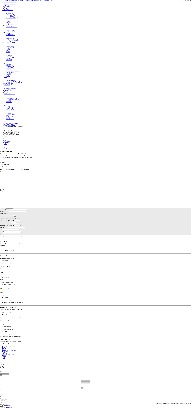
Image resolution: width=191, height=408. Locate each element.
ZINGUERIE (8, 20)
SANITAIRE (8, 73)
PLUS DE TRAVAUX (5, 135)
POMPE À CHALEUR (8, 90)
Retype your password (3, 399)
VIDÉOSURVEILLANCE (10, 108)
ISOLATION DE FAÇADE (10, 31)
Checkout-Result (7, 147)
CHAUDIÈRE (6, 87)
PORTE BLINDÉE (9, 107)
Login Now (10, 407)
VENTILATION (7, 93)
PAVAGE (8, 117)
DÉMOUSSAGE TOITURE (11, 18)
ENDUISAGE (8, 41)
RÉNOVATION (6, 7)
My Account (4, 138)
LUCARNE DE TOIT (10, 24)
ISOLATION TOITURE (10, 16)
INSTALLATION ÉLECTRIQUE (11, 98)
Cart (5, 140)
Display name (2, 393)
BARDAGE (8, 19)
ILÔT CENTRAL (9, 69)
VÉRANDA (8, 48)
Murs (5, 32)
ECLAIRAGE (8, 100)
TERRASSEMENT (7, 9)
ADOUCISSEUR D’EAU (10, 80)
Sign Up (1, 406)
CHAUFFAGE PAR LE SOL (9, 89)
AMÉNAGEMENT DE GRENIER (12, 17)
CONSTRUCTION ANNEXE (9, 3)
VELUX (7, 23)
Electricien (8, 97)
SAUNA (7, 75)
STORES (8, 50)
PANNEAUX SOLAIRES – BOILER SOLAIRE (14, 82)
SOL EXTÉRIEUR (9, 113)
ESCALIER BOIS (9, 60)
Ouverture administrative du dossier (9, 125)
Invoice (5, 146)
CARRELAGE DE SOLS (10, 116)
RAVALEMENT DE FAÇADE (11, 27)
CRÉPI (7, 29)
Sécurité (5, 105)
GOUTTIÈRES (8, 21)
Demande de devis (7, 122)
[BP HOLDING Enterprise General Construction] (29, 0)
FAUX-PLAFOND (9, 34)
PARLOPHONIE (9, 102)
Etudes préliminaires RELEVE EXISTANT (11, 124)
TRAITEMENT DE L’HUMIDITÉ (12, 40)
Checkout (5, 139)
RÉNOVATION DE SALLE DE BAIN (12, 71)
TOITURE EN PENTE (10, 12)
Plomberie (5, 77)
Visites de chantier (7, 141)
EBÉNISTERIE (9, 55)
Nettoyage (5, 136)
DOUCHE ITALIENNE (10, 72)
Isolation (5, 137)
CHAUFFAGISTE (7, 85)
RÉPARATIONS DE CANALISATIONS (13, 81)
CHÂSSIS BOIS (9, 45)
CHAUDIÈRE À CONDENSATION (10, 88)
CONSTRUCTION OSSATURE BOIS (10, 4)
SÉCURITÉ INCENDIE (10, 109)
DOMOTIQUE (8, 101)
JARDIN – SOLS (5, 110)
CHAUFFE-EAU (9, 79)
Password (1, 397)
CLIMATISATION (7, 92)
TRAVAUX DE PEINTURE (11, 37)
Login (3, 4)
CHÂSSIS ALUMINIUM (10, 46)
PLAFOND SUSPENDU (10, 35)
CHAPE (7, 115)
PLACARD (8, 58)
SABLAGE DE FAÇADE (10, 28)
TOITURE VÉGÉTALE (10, 14)
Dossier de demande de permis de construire (11, 123)
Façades (5, 25)
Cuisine (5, 63)
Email (1, 395)
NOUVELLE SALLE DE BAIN (11, 70)
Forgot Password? (84, 388)
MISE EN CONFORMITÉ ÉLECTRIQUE (13, 99)
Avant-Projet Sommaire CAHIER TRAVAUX (11, 121)
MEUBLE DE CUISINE (10, 68)
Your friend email (2, 367)
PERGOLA (8, 52)
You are (1, 401)
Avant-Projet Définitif (7, 120)
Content (1, 371)
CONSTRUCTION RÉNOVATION (10, 2)
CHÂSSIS (8, 44)
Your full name (2, 366)
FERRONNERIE (9, 59)
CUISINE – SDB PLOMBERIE (7, 62)
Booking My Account (7, 142)
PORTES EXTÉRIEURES (10, 47)
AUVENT (8, 51)
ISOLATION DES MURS (10, 38)
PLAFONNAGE (9, 33)
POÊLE (5, 91)
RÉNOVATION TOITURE (10, 15)
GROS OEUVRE (7, 5)
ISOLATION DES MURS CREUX (12, 39)
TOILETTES (8, 74)
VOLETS (8, 49)
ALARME (8, 106)
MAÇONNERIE (7, 6)
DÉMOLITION (6, 8)
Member (5, 144)
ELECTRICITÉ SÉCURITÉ (6, 95)
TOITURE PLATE (9, 13)
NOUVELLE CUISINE (10, 66)
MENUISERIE (6, 54)
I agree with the (5, 405)
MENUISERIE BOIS (9, 56)
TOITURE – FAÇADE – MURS (7, 10)
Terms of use (8, 405)
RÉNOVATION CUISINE (10, 67)
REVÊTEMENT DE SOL (10, 114)
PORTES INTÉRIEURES (10, 57)
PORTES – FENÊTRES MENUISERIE (8, 42)
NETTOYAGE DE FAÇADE (11, 30)
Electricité (5, 96)
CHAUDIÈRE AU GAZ (8, 84)
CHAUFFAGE (6, 86)
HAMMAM (8, 76)
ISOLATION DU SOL (10, 119)
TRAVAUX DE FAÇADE (10, 26)
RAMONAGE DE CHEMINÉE (9, 94)
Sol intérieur (8, 112)
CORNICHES (8, 22)
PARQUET (8, 118)
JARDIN (5, 111)
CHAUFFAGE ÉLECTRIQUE (11, 104)
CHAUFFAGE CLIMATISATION (7, 83)
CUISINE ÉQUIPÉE (9, 65)
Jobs (5, 143)
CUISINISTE (8, 64)
